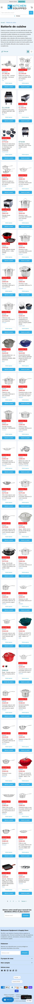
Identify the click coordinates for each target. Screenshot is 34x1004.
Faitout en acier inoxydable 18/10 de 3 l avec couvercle (8, 394)
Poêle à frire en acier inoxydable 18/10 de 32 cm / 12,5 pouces (8, 462)
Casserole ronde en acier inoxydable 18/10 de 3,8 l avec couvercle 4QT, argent (8, 635)
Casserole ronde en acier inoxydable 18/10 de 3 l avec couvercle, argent (25, 394)
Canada (16, 981)
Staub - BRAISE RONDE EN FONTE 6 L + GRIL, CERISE (8, 251)
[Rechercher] (31, 12)
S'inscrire (25, 915)
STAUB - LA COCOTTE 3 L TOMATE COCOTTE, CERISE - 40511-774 (25, 774)
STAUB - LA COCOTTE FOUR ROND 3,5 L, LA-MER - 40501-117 (25, 634)
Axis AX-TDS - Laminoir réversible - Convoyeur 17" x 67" (8, 77)
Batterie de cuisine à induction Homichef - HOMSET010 (24, 880)
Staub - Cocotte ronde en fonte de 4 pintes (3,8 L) (8, 673)
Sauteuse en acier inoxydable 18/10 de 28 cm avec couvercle (25, 182)
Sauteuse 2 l (5, 843)
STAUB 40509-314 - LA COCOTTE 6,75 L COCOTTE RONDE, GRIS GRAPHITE (8, 357)
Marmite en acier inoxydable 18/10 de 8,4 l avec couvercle (25, 251)
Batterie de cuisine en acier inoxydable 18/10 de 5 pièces (8, 182)
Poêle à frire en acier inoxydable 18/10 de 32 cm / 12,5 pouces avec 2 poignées (8, 810)
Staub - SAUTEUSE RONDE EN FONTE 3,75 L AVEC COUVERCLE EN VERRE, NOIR (8, 565)
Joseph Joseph (5, 151)
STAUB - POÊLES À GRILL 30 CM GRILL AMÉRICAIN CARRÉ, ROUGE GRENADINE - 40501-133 (8, 882)
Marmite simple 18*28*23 (6, 216)
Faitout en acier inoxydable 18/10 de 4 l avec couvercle (8, 319)
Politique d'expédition (9, 995)
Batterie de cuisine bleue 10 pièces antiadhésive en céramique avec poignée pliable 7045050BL (8, 147)
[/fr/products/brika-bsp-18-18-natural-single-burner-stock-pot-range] (25, 132)
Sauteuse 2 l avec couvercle (6, 774)
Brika (3, 114)
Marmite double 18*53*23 (23, 110)
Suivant (24, 901)
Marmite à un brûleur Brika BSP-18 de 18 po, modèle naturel (25, 145)
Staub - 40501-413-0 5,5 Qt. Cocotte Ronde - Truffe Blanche (25, 530)
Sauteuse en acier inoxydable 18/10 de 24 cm (25, 600)
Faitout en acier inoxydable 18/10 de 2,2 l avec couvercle (25, 496)
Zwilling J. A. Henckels (23, 465)
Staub (3, 254)
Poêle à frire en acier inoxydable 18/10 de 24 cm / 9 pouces (8, 740)
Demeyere (21, 80)
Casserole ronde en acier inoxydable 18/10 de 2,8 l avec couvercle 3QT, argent (25, 810)
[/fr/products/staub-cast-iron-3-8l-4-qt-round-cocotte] (9, 657)
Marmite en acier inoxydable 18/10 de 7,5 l (25, 285)
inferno (20, 113)
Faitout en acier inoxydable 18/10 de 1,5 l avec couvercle (25, 564)
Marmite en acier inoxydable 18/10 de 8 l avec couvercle (25, 217)
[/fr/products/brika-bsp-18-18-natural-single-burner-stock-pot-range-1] (9, 98)
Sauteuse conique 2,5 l (25, 739)
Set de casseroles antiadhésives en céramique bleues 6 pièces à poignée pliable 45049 (25, 321)
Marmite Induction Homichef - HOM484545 (8, 427)
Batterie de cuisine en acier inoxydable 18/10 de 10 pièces (25, 77)
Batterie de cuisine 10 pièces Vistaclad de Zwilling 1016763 (24, 462)
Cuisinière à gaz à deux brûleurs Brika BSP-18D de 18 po (8, 111)
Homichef (4, 429)
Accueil (3, 22)
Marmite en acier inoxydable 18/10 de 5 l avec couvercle (8, 285)
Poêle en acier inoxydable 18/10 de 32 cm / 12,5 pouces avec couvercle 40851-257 (25, 845)
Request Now (22, 1)
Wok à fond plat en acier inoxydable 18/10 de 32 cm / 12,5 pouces (8, 496)
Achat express (8, 83)
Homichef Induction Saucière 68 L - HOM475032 (24, 706)
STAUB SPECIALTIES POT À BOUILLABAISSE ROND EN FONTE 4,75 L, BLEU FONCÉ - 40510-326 (25, 358)
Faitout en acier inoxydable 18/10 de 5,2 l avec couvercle (25, 428)
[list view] (31, 51)
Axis (3, 80)
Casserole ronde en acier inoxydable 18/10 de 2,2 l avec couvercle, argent (8, 530)
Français (16, 977)
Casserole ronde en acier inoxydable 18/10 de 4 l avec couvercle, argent (25, 670)
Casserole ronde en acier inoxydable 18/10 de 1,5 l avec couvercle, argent (8, 600)
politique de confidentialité (22, 995)
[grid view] (28, 51)
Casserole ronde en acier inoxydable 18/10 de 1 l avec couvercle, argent (8, 706)
